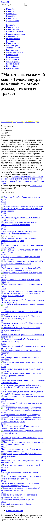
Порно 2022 (11, 11)
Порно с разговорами (10, 179)
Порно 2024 (11, 16)
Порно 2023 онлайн (34, 176)
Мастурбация (15, 181)
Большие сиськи (28, 179)
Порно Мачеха (18, 176)
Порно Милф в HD (14, 510)
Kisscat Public (36, 186)
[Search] (26, 5)
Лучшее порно (12, 20)
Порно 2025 (11, 18)
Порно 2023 (11, 14)
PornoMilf (5, 2)
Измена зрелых (29, 181)
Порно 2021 (11, 9)
